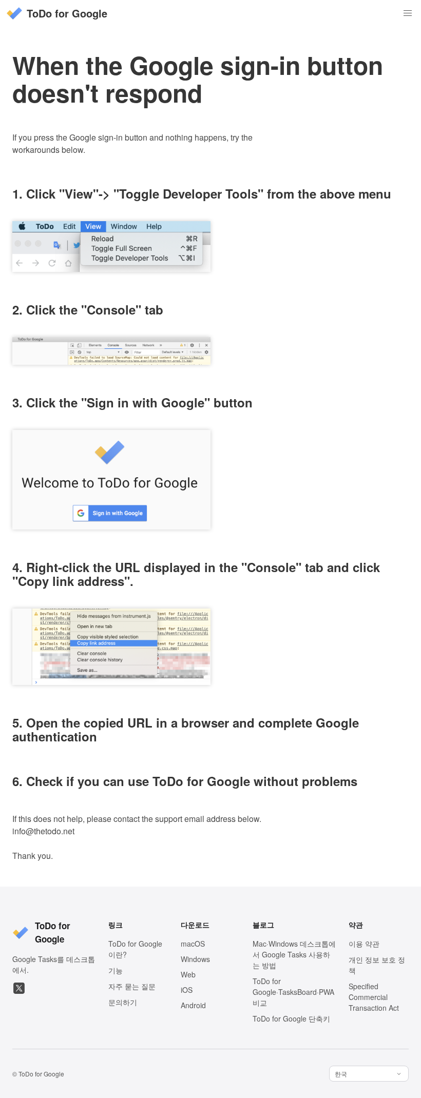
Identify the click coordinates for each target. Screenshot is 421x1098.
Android (193, 1005)
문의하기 (122, 1002)
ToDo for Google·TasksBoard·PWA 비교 (293, 992)
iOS (187, 990)
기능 (115, 970)
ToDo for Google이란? (135, 948)
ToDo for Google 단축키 (291, 1018)
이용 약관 (364, 943)
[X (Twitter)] (19, 988)
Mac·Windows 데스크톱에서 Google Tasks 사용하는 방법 (294, 954)
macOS (193, 943)
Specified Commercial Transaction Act (374, 997)
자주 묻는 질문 (132, 986)
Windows (195, 959)
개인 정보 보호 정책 (377, 964)
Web (188, 974)
